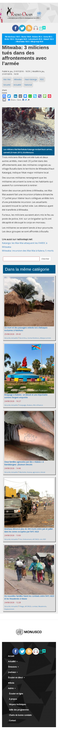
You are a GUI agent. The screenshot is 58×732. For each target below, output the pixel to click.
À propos (13, 699)
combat (34, 606)
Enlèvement (27, 539)
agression (36, 472)
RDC (42, 79)
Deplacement (9, 609)
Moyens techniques (17, 704)
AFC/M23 (36, 539)
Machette (22, 472)
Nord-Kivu (23, 338)
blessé (43, 472)
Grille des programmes (19, 709)
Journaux (12, 672)
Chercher (45, 259)
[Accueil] (24, 13)
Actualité (17, 84)
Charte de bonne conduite (20, 715)
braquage (22, 405)
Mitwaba (17, 79)
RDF (44, 539)
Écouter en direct (15, 677)
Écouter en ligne (16, 693)
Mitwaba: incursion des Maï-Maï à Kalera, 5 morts (28, 250)
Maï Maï (7, 79)
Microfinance (38, 405)
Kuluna (29, 472)
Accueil (11, 656)
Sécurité (6, 84)
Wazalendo (42, 606)
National (28, 84)
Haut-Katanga (31, 79)
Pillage (21, 606)
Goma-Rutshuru (33, 338)
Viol (20, 539)
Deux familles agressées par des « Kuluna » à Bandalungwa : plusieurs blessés (24, 463)
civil (41, 539)
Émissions (12, 666)
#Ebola (11, 683)
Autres (11, 688)
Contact (12, 720)
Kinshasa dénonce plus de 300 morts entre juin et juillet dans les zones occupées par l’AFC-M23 (28, 530)
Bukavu (29, 405)
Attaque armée (45, 338)
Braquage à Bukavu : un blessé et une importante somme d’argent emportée (25, 396)
